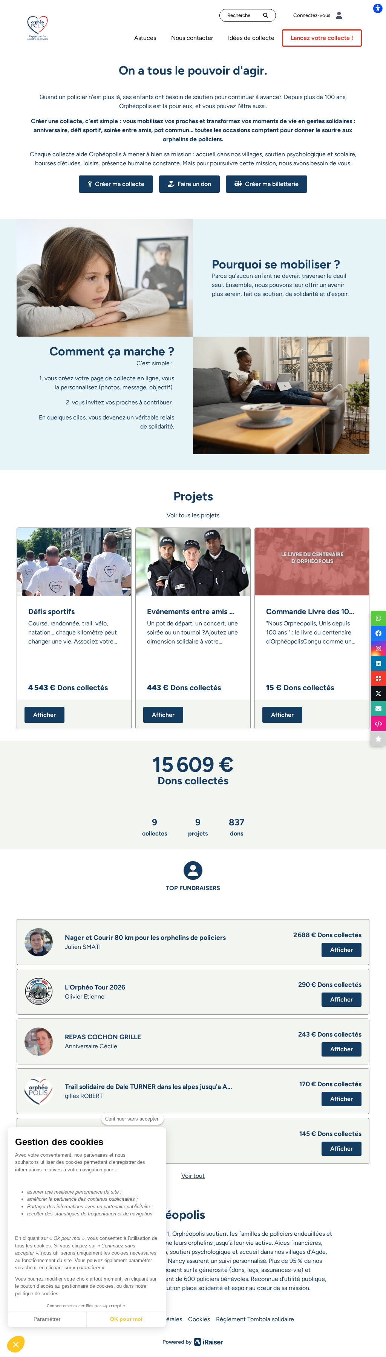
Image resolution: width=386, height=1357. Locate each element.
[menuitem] (145, 38)
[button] (16, 1344)
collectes (154, 827)
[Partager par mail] (378, 708)
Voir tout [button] (193, 1175)
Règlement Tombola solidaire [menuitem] (255, 1319)
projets (198, 827)
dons (236, 827)
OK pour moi (126, 1319)
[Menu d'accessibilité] (377, 8)
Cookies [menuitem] (199, 1319)
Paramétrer (47, 1319)
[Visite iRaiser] (193, 1341)
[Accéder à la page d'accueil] (37, 27)
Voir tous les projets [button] (193, 515)
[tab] (193, 884)
